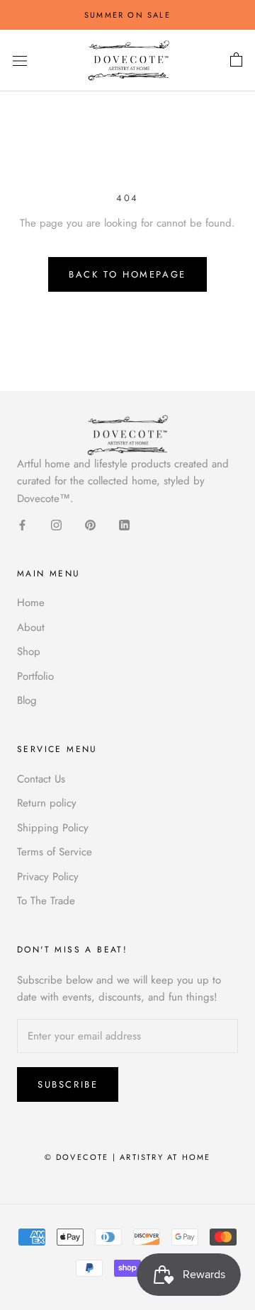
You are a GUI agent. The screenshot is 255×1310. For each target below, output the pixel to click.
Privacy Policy (48, 876)
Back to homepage (127, 274)
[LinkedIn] (124, 524)
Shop (28, 651)
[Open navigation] (20, 61)
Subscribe (68, 1084)
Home (31, 602)
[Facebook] (22, 524)
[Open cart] (236, 60)
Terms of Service (54, 852)
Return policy (46, 803)
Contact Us (41, 779)
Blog (27, 700)
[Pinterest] (90, 524)
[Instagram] (56, 524)
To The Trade (46, 901)
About (31, 627)
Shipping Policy (53, 828)
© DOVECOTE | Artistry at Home (128, 1157)
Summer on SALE (127, 15)
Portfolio (35, 676)
